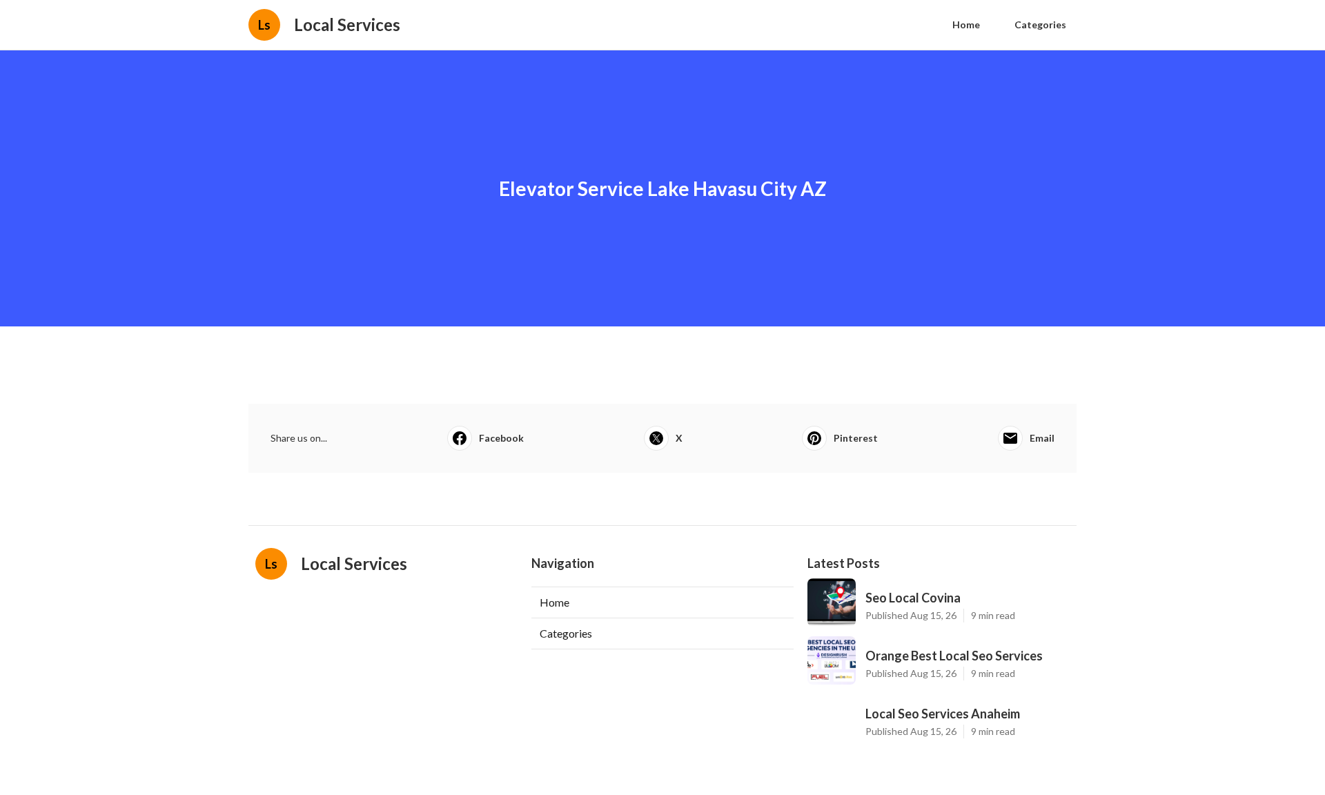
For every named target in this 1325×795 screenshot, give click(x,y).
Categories (1040, 24)
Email (1042, 438)
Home (966, 24)
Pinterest (856, 438)
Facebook (501, 438)
